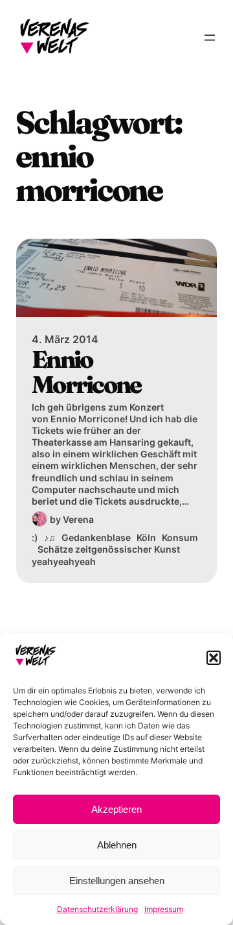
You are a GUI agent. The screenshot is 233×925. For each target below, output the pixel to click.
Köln (146, 537)
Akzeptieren (116, 809)
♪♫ (50, 537)
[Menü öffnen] (209, 37)
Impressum (163, 909)
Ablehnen (117, 844)
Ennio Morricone (86, 372)
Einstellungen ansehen (116, 880)
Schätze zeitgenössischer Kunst (109, 549)
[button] (213, 657)
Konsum (180, 537)
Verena (78, 519)
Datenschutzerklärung (97, 909)
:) (35, 537)
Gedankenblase (96, 537)
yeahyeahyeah (64, 561)
